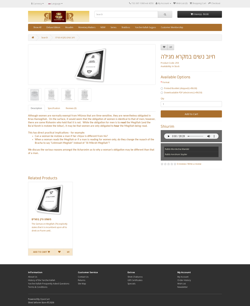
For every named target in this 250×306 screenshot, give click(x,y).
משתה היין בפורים (41, 219)
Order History (184, 280)
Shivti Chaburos (135, 276)
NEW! (103, 27)
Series (113, 27)
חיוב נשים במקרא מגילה (65, 37)
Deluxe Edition (53, 27)
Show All (37, 27)
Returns (81, 280)
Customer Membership (172, 27)
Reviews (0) (71, 108)
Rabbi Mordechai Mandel (177, 149)
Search (44, 37)
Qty (162, 98)
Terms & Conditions (37, 287)
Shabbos (125, 27)
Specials (131, 283)
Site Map (82, 283)
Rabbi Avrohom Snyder (176, 154)
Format (165, 82)
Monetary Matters (86, 27)
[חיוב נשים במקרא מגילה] (92, 64)
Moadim (69, 27)
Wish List (181, 283)
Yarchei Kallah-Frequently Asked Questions (48, 283)
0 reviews (181, 163)
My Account (182, 276)
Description (36, 108)
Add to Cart (191, 114)
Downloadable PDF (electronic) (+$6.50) (183, 92)
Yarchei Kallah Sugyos (145, 27)
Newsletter (182, 287)
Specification (54, 108)
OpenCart (45, 299)
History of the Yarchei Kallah (41, 280)
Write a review (194, 163)
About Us (32, 276)
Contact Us (83, 276)
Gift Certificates (135, 280)
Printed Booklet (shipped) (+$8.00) (180, 88)
